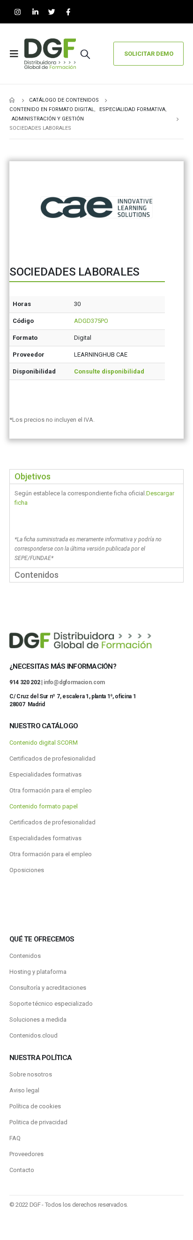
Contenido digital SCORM (43, 742)
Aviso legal (24, 1090)
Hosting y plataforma (38, 971)
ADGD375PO (91, 320)
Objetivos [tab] (33, 476)
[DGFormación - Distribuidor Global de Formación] (50, 53)
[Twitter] (52, 12)
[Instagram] (17, 12)
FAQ (15, 1138)
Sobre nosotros (30, 1074)
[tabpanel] (96, 526)
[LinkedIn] (35, 12)
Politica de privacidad (38, 1122)
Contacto (21, 1169)
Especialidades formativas (45, 774)
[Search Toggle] (85, 54)
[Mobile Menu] (16, 54)
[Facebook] (68, 12)
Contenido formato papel (43, 806)
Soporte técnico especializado (51, 1003)
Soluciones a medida (38, 1019)
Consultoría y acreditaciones (47, 987)
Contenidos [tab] (37, 575)
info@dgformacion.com (74, 682)
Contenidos (25, 955)
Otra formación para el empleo (50, 790)
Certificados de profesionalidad (52, 758)
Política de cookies (35, 1106)
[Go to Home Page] (12, 100)
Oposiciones (26, 870)
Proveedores (26, 1154)
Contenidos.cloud (33, 1035)
